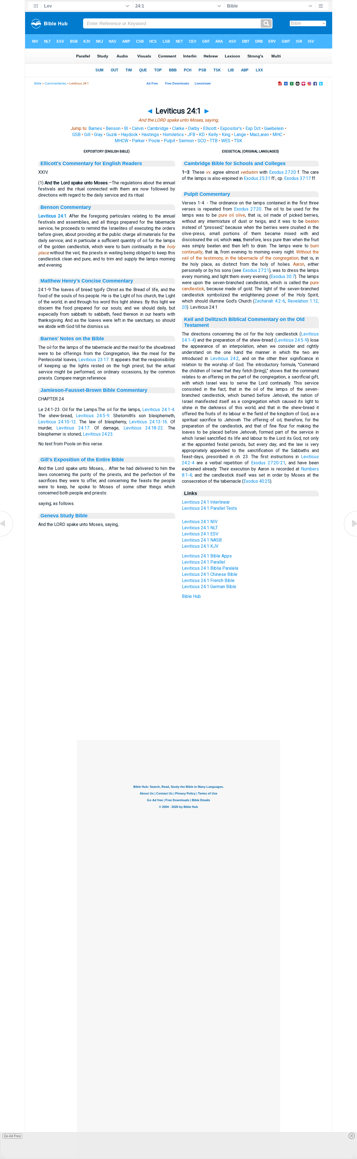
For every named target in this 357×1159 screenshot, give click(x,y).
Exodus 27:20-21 (268, 462)
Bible (37, 83)
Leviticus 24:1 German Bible (209, 586)
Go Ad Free (12, 1136)
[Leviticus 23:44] (7, 536)
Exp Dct (252, 128)
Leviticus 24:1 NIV (200, 521)
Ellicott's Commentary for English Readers (91, 163)
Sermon (186, 140)
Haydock (129, 134)
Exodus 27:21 (256, 270)
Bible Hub (191, 596)
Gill (87, 134)
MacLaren (259, 134)
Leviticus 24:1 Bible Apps (207, 556)
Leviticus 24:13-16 (148, 421)
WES (225, 140)
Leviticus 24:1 (52, 216)
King (226, 134)
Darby (193, 128)
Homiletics (173, 134)
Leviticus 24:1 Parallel (203, 562)
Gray (98, 134)
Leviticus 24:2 (224, 358)
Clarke (178, 128)
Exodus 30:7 (283, 276)
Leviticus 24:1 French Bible (208, 580)
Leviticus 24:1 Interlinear (206, 502)
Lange (240, 134)
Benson (113, 128)
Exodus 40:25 (256, 481)
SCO (201, 140)
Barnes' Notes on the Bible (72, 338)
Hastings (150, 134)
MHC (277, 134)
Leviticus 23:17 (93, 359)
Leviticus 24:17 (72, 428)
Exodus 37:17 (297, 178)
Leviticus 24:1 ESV (200, 534)
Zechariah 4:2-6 (269, 301)
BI (126, 128)
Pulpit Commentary (207, 194)
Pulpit (169, 140)
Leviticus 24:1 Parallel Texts (209, 508)
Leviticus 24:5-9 (92, 415)
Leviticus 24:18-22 (143, 428)
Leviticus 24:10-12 (57, 421)
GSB (76, 134)
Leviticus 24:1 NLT (200, 527)
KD (202, 134)
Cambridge (157, 128)
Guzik (111, 134)
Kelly (213, 134)
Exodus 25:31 (257, 178)
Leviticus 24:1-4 (158, 409)
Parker (138, 140)
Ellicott (209, 128)
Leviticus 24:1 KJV (200, 546)
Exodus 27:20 (282, 172)
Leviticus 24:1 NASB (202, 540)
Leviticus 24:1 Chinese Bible (209, 574)
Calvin (138, 128)
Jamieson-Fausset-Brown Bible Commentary (93, 390)
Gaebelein (274, 128)
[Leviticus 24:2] (350, 536)
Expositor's (231, 128)
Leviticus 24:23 (98, 434)
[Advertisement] (178, 706)
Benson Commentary (65, 207)
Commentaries (55, 83)
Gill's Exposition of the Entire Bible (82, 459)
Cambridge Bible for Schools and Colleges (235, 163)
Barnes (95, 128)
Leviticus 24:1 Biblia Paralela (210, 568)
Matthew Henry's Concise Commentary (86, 281)
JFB (191, 134)
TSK (238, 140)
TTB (214, 140)
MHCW (121, 140)
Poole (154, 140)
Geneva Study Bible (64, 515)
